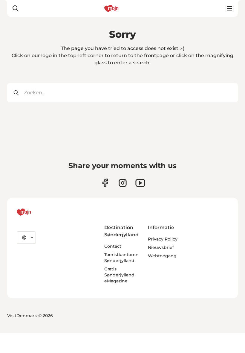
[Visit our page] (122, 183)
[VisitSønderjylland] (35, 212)
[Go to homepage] (122, 8)
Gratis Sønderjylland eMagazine (119, 275)
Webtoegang (162, 255)
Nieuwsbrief (161, 247)
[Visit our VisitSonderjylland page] (105, 183)
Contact (112, 246)
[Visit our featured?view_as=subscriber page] (140, 183)
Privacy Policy (162, 239)
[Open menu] (229, 8)
